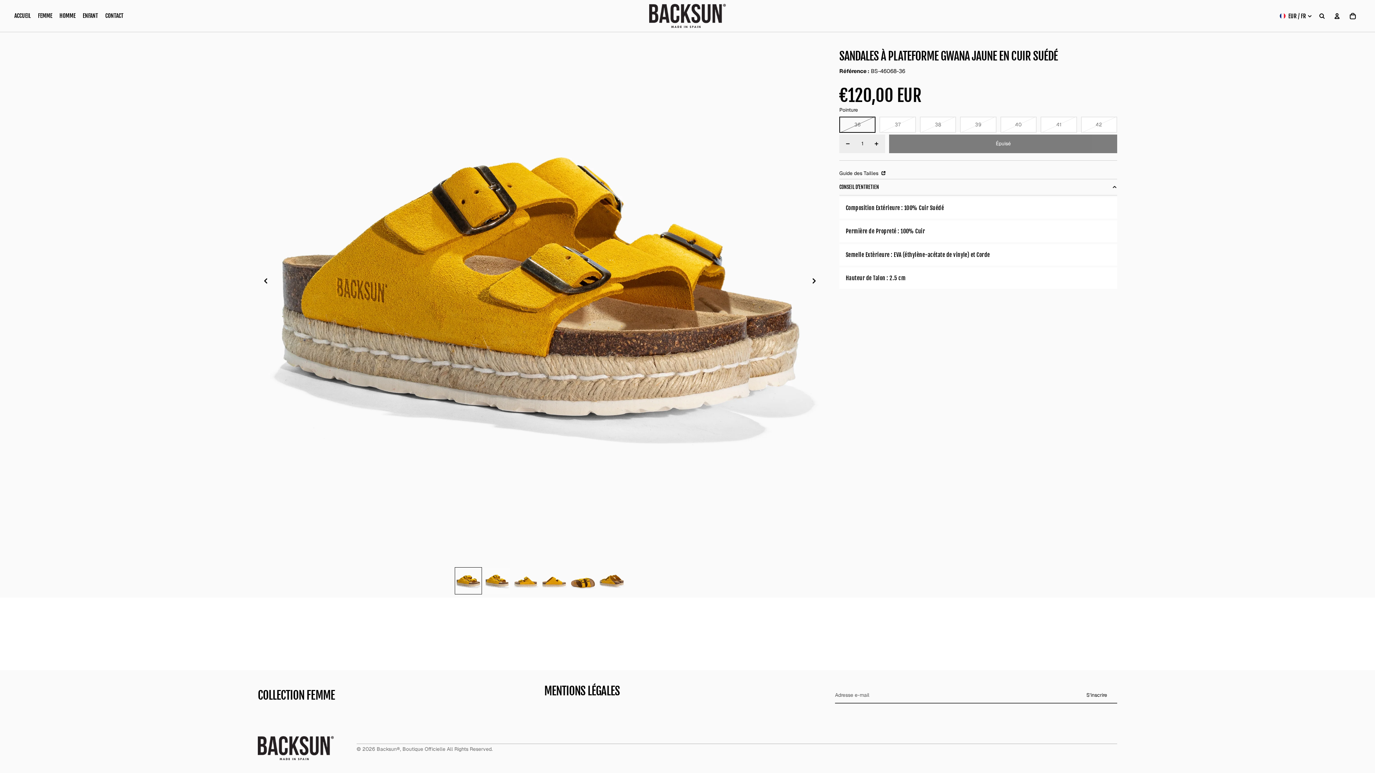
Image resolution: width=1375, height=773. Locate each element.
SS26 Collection (277, 641)
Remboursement (563, 682)
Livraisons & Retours (567, 659)
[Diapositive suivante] (816, 282)
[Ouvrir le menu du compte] (1337, 16)
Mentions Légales (564, 648)
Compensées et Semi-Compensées (298, 698)
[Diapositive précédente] (264, 282)
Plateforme (270, 686)
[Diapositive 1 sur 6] (468, 581)
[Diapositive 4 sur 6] (554, 581)
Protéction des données (571, 670)
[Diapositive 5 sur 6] (583, 581)
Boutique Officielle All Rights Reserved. (447, 755)
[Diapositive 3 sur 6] (526, 581)
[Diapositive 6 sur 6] (611, 581)
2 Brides (267, 664)
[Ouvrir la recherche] (1322, 16)
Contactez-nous (563, 704)
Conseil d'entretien (859, 187)
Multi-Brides (272, 675)
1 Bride (265, 652)
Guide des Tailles (859, 173)
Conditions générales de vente (579, 637)
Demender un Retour (568, 693)
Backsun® (388, 755)
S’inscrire (1096, 661)
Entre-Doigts (272, 709)
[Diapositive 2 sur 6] (497, 581)
